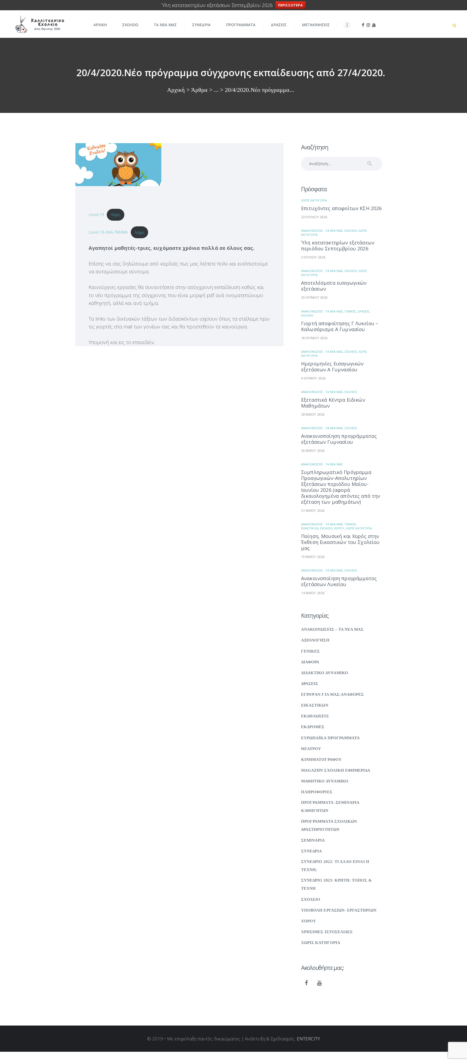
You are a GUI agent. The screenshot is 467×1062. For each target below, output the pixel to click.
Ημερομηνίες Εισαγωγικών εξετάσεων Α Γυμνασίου (332, 366)
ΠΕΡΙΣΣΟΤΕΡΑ (290, 5)
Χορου (339, 528)
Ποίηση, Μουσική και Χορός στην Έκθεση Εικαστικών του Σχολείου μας (340, 542)
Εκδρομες (312, 727)
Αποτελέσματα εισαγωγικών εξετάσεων (334, 286)
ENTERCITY (308, 1039)
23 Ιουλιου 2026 (314, 217)
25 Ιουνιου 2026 (314, 297)
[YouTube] (319, 983)
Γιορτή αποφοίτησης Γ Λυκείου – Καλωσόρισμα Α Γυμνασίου (340, 326)
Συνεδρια (311, 851)
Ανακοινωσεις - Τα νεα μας (322, 230)
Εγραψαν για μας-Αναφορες (332, 694)
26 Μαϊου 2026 (313, 450)
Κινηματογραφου (321, 759)
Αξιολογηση (315, 640)
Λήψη (115, 214)
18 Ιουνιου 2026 (314, 338)
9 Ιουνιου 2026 (313, 378)
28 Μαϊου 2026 (313, 414)
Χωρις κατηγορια (314, 200)
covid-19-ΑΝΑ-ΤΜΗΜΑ (108, 232)
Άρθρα (199, 89)
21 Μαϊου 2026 (313, 510)
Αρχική (176, 90)
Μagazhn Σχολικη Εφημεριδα (335, 770)
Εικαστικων (309, 528)
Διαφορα (310, 662)
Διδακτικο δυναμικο (324, 673)
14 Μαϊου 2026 (313, 593)
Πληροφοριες (316, 792)
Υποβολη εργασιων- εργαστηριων (338, 910)
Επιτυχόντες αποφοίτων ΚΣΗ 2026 (341, 208)
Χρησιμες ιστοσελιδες (327, 932)
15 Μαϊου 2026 (313, 556)
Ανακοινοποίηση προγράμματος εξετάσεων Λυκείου (339, 581)
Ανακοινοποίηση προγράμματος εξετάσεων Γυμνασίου (339, 439)
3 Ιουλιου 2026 (313, 257)
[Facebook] (306, 983)
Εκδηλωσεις (315, 716)
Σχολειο (351, 230)
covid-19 (96, 214)
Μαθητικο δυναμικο (324, 781)
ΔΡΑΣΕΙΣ (363, 311)
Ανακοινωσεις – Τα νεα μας (332, 629)
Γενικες (350, 311)
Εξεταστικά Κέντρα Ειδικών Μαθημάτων (333, 403)
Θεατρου (311, 749)
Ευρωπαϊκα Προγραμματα (330, 738)
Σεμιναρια (313, 840)
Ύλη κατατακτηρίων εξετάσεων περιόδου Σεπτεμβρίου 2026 (337, 245)
